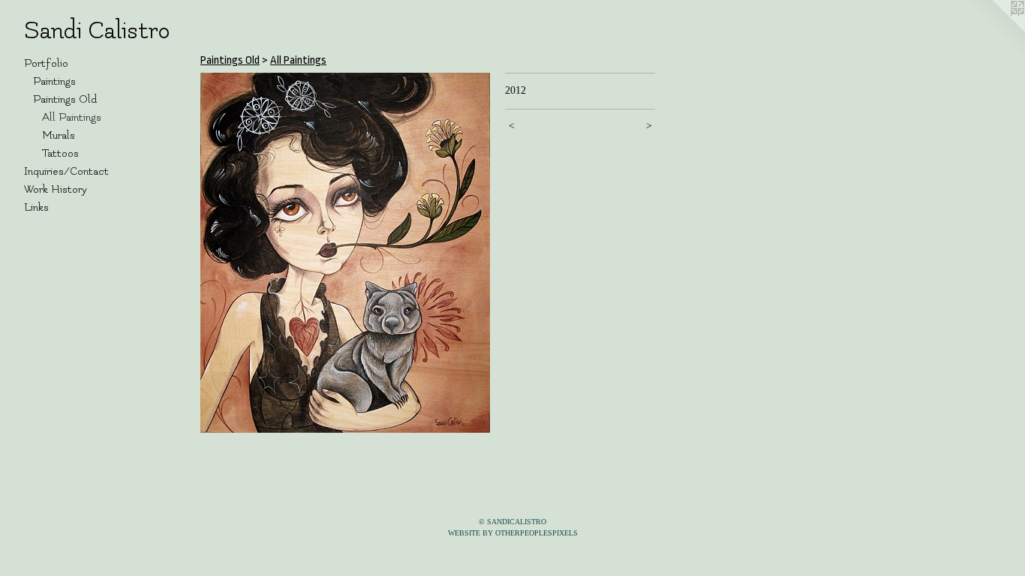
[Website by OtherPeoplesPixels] (995, 30)
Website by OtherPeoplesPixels (513, 533)
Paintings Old (65, 99)
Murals (58, 135)
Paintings (54, 81)
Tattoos (60, 153)
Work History (55, 189)
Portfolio (46, 63)
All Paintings (71, 117)
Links (36, 207)
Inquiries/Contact (66, 171)
